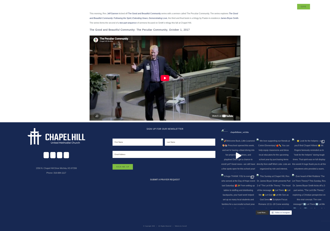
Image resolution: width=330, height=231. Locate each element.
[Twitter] (53, 155)
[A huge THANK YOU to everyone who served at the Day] (238, 191)
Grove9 (184, 226)
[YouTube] (66, 155)
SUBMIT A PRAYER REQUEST (165, 180)
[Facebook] (46, 155)
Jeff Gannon (112, 13)
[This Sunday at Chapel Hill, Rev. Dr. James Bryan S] (274, 191)
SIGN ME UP (122, 167)
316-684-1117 (59, 173)
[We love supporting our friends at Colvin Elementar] (274, 156)
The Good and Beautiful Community (144, 13)
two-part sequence (128, 23)
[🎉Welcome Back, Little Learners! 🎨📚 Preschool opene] (238, 156)
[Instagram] (59, 155)
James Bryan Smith (229, 18)
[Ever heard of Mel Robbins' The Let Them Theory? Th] (309, 191)
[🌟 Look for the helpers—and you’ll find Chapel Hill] (309, 156)
